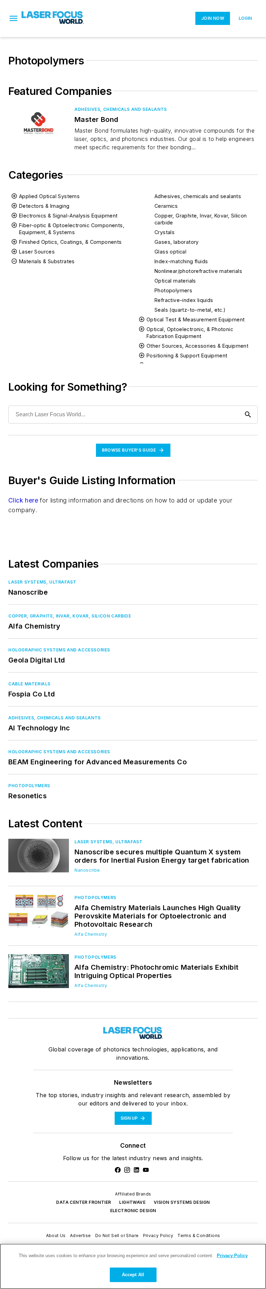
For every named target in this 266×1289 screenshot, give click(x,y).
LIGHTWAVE (132, 1202)
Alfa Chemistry (90, 934)
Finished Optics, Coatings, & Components (70, 242)
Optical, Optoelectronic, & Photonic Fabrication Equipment (190, 332)
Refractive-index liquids (183, 300)
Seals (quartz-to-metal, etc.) (190, 310)
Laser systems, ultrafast (42, 582)
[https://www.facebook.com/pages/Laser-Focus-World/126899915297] (117, 1169)
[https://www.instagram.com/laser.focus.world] (127, 1169)
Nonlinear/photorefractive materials (198, 271)
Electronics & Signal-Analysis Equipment (68, 216)
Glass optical (170, 252)
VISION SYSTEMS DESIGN (182, 1202)
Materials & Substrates (47, 261)
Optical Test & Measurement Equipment (196, 319)
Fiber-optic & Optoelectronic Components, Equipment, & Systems (71, 228)
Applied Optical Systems (49, 196)
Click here (23, 500)
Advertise (80, 1235)
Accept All (133, 1274)
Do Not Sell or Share (117, 1235)
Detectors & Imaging (44, 206)
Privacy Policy (158, 1235)
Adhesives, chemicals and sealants (197, 196)
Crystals (164, 232)
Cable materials (29, 683)
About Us (56, 1235)
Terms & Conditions (198, 1235)
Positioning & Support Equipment (187, 355)
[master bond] (38, 123)
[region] (133, 1266)
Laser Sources (37, 252)
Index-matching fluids (181, 261)
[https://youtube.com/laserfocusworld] (145, 1169)
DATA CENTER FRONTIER (83, 1202)
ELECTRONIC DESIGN (133, 1210)
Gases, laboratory (176, 242)
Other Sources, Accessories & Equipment (197, 346)
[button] (13, 18)
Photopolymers (173, 290)
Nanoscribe (87, 870)
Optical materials (175, 281)
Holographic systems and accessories (59, 649)
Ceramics (166, 206)
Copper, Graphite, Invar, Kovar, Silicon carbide (200, 219)
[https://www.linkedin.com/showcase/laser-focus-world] (136, 1169)
